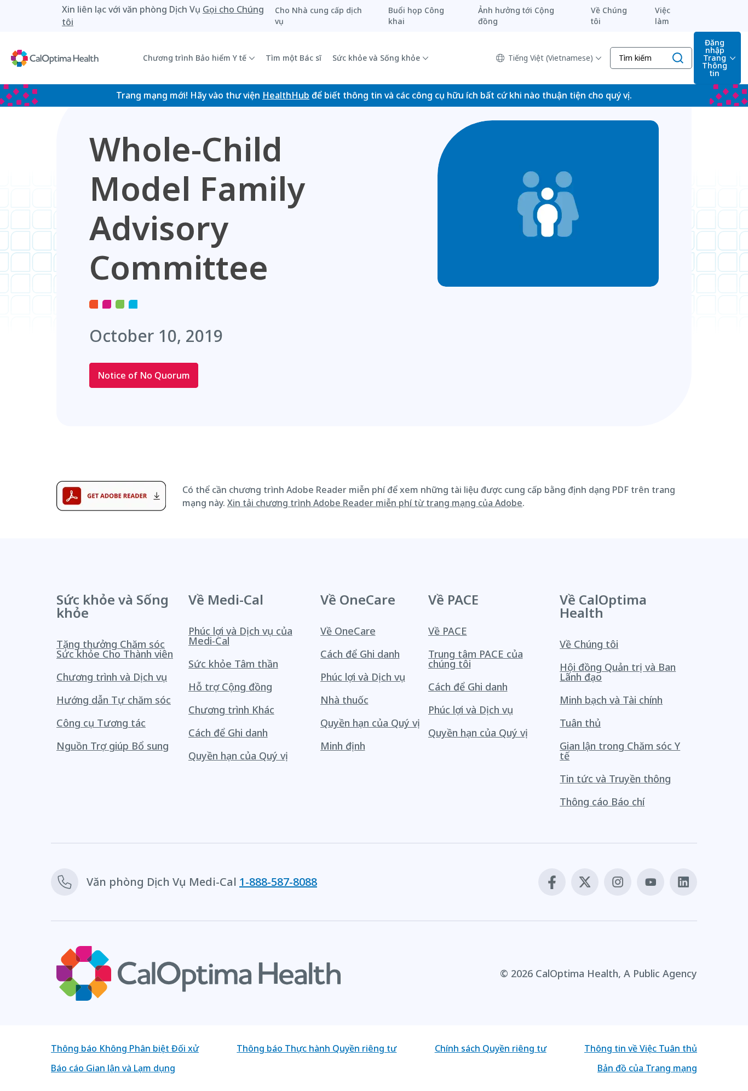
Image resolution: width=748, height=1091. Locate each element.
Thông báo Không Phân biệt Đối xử (125, 1048)
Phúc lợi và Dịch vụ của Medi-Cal (240, 635)
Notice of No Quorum (143, 375)
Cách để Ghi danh (228, 732)
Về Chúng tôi (589, 644)
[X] (585, 882)
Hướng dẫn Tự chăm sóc (113, 699)
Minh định (342, 745)
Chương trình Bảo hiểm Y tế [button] (194, 58)
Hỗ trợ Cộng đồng (230, 686)
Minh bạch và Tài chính (611, 699)
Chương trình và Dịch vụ (111, 676)
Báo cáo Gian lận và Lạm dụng (113, 1068)
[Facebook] (552, 882)
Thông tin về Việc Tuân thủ (640, 1048)
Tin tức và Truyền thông (615, 778)
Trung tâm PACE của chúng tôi (475, 658)
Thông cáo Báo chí (602, 801)
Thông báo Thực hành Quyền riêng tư (316, 1048)
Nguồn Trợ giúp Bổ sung (112, 745)
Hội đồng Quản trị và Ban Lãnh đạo (618, 671)
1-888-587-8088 (278, 881)
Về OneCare (348, 630)
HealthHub (285, 95)
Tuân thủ (580, 722)
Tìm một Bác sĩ (293, 58)
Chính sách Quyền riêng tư (490, 1048)
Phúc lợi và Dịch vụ (362, 676)
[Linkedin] (683, 882)
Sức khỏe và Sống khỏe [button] (376, 58)
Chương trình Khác (231, 709)
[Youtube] (650, 882)
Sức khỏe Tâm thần (233, 663)
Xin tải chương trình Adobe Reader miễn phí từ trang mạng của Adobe (374, 503)
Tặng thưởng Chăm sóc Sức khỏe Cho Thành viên (114, 648)
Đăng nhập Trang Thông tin (714, 57)
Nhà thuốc (344, 699)
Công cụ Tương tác (101, 722)
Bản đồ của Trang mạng (647, 1068)
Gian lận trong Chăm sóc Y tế (620, 750)
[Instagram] (617, 882)
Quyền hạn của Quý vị (238, 755)
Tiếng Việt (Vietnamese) (550, 58)
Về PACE (447, 630)
